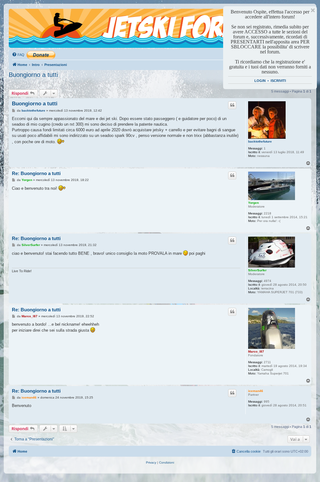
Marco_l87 (256, 351)
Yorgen (253, 202)
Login (260, 81)
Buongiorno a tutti (33, 74)
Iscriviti (278, 81)
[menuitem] (18, 54)
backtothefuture (260, 141)
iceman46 (255, 391)
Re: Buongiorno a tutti (36, 173)
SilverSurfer (257, 270)
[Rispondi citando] (232, 105)
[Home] (37, 20)
